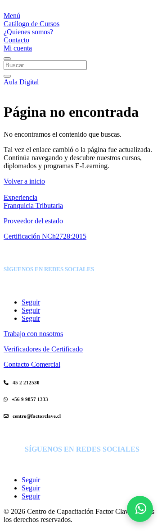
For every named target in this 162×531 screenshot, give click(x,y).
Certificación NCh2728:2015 (45, 236)
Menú (12, 15)
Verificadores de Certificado (43, 349)
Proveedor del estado (33, 221)
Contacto (16, 40)
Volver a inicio (24, 181)
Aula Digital (21, 82)
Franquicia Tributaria (33, 205)
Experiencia (20, 197)
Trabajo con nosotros (33, 333)
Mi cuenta (18, 48)
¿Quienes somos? (28, 32)
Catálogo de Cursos (31, 24)
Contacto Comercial (32, 364)
